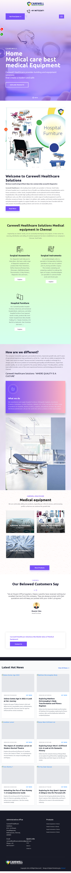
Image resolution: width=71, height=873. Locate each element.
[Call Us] (1, 29)
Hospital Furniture (20, 303)
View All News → (63, 668)
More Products (40, 568)
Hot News (29, 695)
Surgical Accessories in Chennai (53, 832)
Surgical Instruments (51, 255)
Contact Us (18, 644)
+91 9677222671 (37, 10)
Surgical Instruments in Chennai (53, 829)
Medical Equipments (51, 517)
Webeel (63, 868)
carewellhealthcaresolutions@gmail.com (18, 841)
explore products (17, 76)
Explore (20, 279)
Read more (12, 208)
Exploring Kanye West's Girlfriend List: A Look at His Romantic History (53, 748)
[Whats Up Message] (1, 34)
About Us (28, 845)
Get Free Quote (14, 16)
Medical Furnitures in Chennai (52, 826)
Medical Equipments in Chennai (53, 823)
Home (27, 843)
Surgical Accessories (20, 255)
